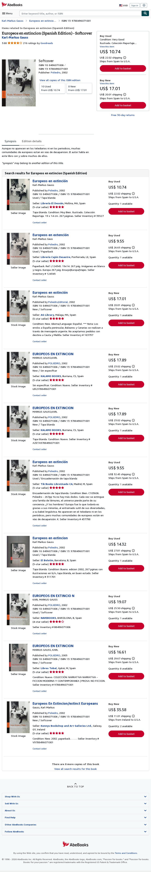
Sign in (134, 5)
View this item (107, 46)
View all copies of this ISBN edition (60, 80)
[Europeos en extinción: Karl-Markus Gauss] (18, 209)
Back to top (75, 786)
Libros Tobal (49, 668)
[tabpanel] (48, 156)
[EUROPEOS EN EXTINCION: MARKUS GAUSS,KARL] (18, 382)
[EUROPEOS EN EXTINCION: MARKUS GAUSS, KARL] (18, 670)
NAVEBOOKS (48, 617)
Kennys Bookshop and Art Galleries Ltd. (66, 725)
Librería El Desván (52, 203)
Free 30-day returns (123, 114)
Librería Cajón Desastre (55, 256)
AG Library (47, 314)
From (50, 88)
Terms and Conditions (126, 853)
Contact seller (40, 222)
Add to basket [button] (123, 68)
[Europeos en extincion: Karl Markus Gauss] (18, 566)
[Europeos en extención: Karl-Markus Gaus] (18, 263)
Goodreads (47, 43)
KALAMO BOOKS (51, 376)
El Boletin (47, 560)
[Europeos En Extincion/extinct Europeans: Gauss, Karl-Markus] (18, 732)
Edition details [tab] (32, 141)
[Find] (145, 13)
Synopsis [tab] (10, 141)
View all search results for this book (75, 768)
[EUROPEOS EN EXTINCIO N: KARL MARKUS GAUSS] (18, 624)
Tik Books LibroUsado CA (57, 483)
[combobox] (80, 13)
